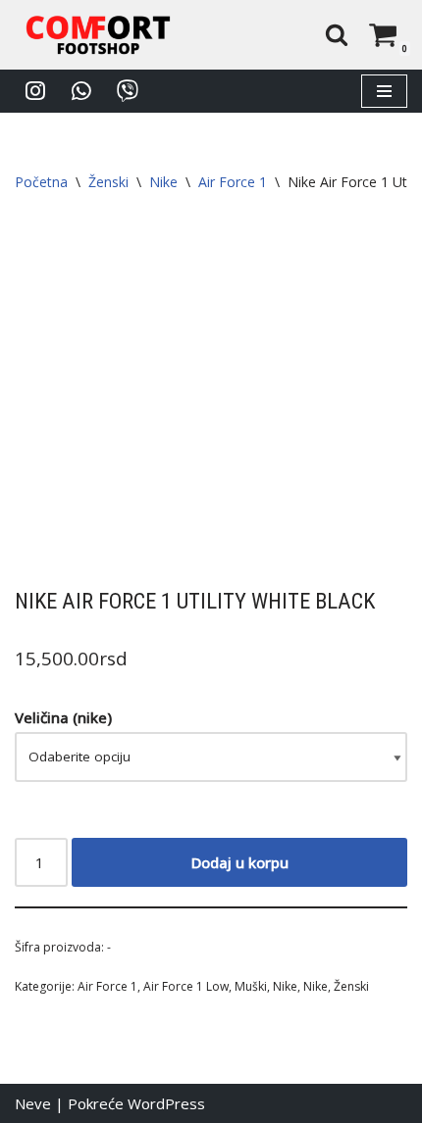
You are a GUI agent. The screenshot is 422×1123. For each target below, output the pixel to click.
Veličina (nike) (63, 717)
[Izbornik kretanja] (384, 91)
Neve (33, 1103)
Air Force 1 (232, 181)
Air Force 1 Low (186, 986)
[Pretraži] (336, 34)
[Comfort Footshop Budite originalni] (98, 35)
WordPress (166, 1103)
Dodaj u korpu (240, 862)
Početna (41, 181)
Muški (251, 986)
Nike (163, 181)
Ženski (108, 181)
